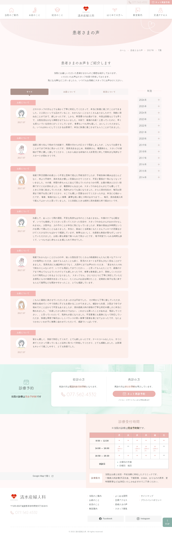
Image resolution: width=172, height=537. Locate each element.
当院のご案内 (95, 496)
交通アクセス (121, 500)
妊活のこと (94, 504)
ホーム (123, 50)
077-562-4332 (81, 394)
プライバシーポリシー (151, 500)
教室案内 (93, 509)
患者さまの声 (136, 50)
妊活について (109, 92)
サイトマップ (147, 496)
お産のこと (94, 500)
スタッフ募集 (121, 509)
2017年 (150, 50)
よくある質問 (121, 496)
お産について (69, 92)
